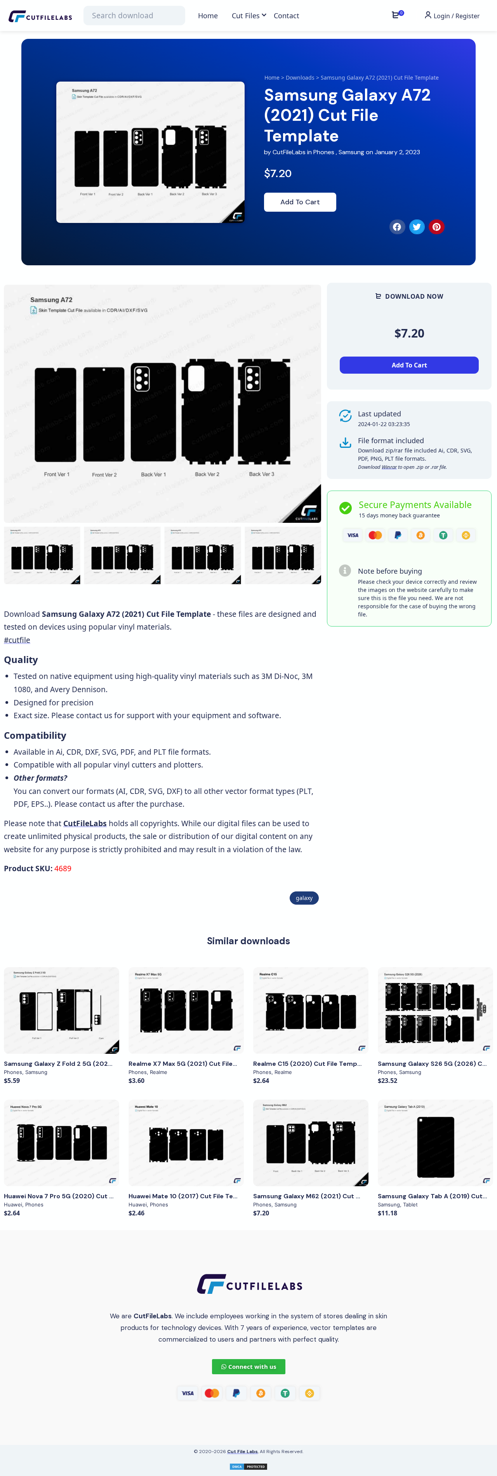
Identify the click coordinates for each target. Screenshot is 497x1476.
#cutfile (17, 640)
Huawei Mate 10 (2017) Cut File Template (192, 1196)
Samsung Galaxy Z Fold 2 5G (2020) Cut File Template (88, 1064)
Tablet (410, 1204)
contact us (94, 715)
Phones (323, 152)
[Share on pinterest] (437, 226)
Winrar (389, 466)
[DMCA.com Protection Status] (248, 1465)
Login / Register (456, 16)
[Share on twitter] (417, 226)
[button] (305, 404)
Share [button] (33, 298)
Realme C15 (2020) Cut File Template (311, 1064)
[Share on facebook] (397, 226)
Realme (158, 1072)
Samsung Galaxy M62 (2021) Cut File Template (325, 1196)
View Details (62, 1010)
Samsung (351, 152)
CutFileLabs (290, 152)
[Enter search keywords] (134, 15)
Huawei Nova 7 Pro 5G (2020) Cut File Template (77, 1196)
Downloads (300, 77)
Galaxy (304, 898)
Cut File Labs (242, 1451)
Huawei (13, 1204)
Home (272, 77)
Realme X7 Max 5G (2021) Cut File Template (196, 1064)
